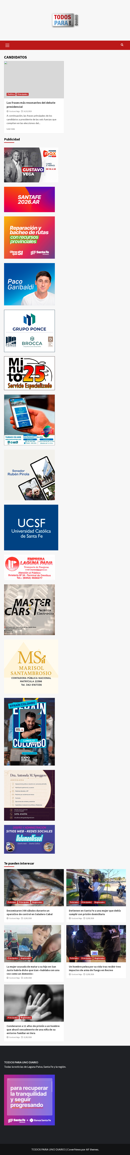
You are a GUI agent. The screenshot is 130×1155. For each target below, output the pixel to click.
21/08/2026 (28, 1037)
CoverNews (74, 1149)
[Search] (122, 45)
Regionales (37, 902)
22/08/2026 (28, 918)
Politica (11, 94)
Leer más (11, 129)
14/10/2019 (28, 111)
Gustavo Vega (14, 111)
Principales (22, 94)
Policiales (12, 902)
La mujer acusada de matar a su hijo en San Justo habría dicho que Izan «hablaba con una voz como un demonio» (33, 970)
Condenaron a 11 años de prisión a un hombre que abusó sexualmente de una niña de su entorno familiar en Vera (33, 1029)
